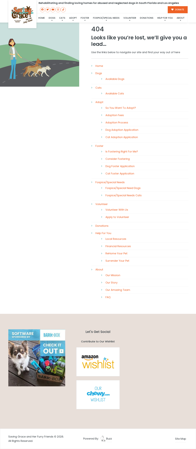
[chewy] (98, 394)
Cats (62, 17)
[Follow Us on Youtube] (52, 9)
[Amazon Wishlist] (98, 361)
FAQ (107, 297)
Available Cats (114, 93)
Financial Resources (118, 246)
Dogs (52, 17)
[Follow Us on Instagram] (58, 9)
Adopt (73, 17)
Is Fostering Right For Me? (121, 151)
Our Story (111, 282)
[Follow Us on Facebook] (42, 9)
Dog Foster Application (120, 166)
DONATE (179, 9)
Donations (146, 17)
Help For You (165, 17)
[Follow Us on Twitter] (47, 9)
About (181, 17)
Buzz (108, 438)
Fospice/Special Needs (106, 17)
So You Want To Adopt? (120, 108)
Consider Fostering (117, 159)
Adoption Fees (114, 115)
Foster (85, 17)
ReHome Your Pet (116, 253)
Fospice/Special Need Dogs (123, 188)
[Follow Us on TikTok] (63, 9)
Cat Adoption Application (121, 137)
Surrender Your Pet (117, 261)
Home (41, 17)
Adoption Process (116, 122)
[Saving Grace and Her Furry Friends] (22, 14)
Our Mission (112, 275)
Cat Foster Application (119, 173)
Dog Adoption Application (121, 130)
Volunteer (129, 17)
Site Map (180, 439)
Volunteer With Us (116, 209)
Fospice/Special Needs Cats (123, 195)
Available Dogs (114, 79)
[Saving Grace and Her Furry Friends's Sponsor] (36, 357)
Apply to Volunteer (117, 217)
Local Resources (115, 239)
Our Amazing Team (117, 290)
